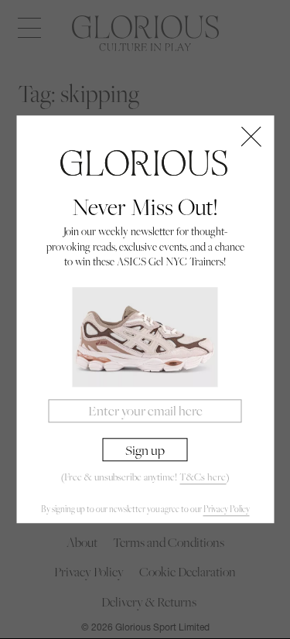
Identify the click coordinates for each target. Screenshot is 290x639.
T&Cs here (202, 477)
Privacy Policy (226, 509)
